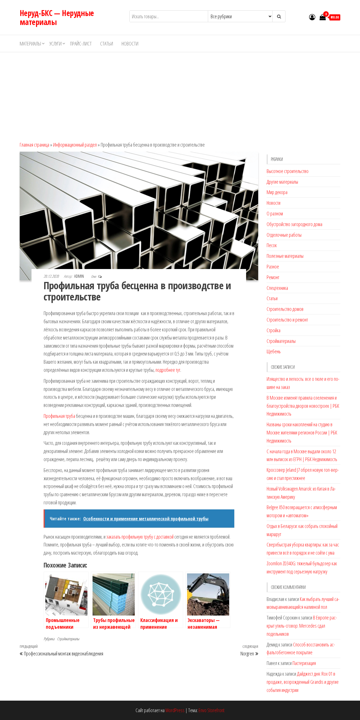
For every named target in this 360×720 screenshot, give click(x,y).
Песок (272, 245)
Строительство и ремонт (287, 319)
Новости (130, 43)
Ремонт (273, 277)
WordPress (174, 710)
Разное (273, 266)
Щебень (274, 351)
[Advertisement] (180, 94)
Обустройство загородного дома (294, 224)
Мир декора (277, 192)
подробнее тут (168, 369)
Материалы (30, 43)
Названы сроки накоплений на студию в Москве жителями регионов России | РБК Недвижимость (302, 432)
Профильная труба (59, 416)
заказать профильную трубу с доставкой (140, 536)
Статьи (106, 43)
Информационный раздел (75, 144)
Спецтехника (277, 287)
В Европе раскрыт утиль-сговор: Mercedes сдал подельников (302, 625)
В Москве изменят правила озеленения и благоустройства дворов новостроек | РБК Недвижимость (303, 405)
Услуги (56, 43)
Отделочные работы (284, 234)
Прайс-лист (81, 43)
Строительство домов (285, 309)
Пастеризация (304, 663)
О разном (275, 213)
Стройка (273, 330)
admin (79, 276)
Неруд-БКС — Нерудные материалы (57, 17)
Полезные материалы (285, 255)
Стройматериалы (68, 638)
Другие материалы (282, 181)
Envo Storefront (211, 710)
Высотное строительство (288, 171)
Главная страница (34, 144)
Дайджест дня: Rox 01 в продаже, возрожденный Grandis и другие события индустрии (303, 681)
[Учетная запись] (312, 17)
